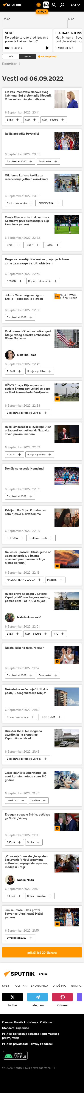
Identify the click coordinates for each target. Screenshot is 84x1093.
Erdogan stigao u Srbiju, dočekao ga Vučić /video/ (27, 816)
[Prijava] (53, 4)
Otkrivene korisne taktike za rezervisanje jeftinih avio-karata (26, 177)
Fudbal (49, 244)
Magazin (52, 579)
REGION (11, 281)
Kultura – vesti (38, 538)
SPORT (11, 244)
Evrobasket (45, 161)
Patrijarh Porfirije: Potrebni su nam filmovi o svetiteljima (25, 512)
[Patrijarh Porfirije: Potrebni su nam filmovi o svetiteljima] (66, 517)
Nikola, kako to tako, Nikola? (24, 648)
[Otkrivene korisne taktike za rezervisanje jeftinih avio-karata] (66, 183)
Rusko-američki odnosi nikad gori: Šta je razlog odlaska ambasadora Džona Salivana (28, 335)
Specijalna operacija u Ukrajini (24, 412)
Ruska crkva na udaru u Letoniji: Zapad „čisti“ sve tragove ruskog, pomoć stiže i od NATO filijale (27, 597)
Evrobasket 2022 (16, 161)
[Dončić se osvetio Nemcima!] (66, 476)
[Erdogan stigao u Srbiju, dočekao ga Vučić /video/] (66, 822)
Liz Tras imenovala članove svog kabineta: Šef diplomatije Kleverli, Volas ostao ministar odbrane (28, 95)
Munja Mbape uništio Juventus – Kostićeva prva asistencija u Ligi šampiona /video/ (27, 220)
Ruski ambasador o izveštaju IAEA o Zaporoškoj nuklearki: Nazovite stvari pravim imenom (28, 430)
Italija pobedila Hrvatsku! (22, 134)
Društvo (35, 800)
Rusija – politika (36, 371)
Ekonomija (39, 985)
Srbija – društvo (36, 896)
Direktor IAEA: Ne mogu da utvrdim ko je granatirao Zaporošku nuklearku (23, 734)
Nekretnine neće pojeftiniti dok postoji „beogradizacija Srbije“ (26, 691)
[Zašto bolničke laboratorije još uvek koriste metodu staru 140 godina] (66, 780)
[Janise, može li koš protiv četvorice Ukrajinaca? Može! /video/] (66, 917)
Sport (30, 244)
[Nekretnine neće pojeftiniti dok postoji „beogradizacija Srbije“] (66, 696)
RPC (55, 633)
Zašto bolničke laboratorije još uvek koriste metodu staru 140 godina (26, 776)
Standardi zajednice (15, 1028)
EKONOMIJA (46, 203)
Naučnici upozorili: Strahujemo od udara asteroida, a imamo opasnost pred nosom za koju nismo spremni (28, 557)
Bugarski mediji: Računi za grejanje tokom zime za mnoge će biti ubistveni (37, 261)
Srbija (30, 842)
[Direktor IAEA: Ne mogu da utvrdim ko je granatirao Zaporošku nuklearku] (66, 738)
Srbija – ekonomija (17, 717)
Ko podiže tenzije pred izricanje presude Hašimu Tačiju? (26, 39)
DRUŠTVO (13, 800)
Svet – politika (50, 119)
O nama (7, 1022)
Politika (20, 985)
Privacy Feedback (41, 1044)
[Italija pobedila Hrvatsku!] (66, 141)
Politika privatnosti (15, 1044)
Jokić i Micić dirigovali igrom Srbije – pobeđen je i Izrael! (24, 297)
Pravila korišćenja (26, 1022)
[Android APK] (15, 1056)
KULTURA (12, 538)
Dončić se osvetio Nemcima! (24, 468)
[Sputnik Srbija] (13, 6)
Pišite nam (47, 1022)
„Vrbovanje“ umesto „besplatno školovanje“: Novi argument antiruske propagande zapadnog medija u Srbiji (26, 861)
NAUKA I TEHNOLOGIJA (21, 579)
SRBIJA (11, 842)
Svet (27, 119)
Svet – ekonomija (17, 203)
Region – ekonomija (39, 281)
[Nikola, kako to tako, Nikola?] (66, 655)
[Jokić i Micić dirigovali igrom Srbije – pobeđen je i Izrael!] (66, 296)
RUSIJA (11, 371)
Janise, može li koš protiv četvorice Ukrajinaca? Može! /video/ (24, 913)
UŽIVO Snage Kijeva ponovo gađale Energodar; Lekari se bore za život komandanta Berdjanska (27, 388)
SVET (10, 119)
